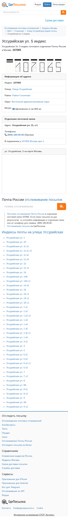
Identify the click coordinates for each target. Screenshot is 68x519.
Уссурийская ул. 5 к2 (17, 359)
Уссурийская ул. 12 (16, 263)
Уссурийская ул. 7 (15, 372)
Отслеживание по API (13, 491)
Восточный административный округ (30, 101)
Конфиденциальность (23, 508)
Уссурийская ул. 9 (15, 398)
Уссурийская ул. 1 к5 (17, 328)
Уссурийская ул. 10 (16, 242)
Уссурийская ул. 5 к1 (17, 354)
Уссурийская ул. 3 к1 (17, 341)
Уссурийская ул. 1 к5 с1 (18, 333)
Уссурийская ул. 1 (15, 237)
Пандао (6, 433)
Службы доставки (11, 468)
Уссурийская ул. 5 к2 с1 (18, 363)
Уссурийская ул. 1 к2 (17, 311)
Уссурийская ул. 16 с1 (17, 294)
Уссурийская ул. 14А (17, 276)
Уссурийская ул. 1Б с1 (17, 302)
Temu (4, 429)
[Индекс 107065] (34, 65)
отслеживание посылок (43, 200)
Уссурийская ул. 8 (15, 380)
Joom (4, 437)
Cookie (40, 508)
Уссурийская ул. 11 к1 (17, 246)
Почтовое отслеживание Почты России (25, 214)
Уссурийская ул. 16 (16, 289)
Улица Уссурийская (22, 89)
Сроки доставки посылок (14, 464)
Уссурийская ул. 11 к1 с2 (19, 250)
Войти (47, 4)
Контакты (6, 508)
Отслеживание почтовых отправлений (21, 421)
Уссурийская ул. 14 (16, 272)
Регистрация (59, 4)
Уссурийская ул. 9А (16, 402)
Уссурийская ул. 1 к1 (17, 307)
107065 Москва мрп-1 (33, 141)
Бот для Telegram (11, 487)
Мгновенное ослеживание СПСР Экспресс (34, 515)
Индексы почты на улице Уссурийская (32, 232)
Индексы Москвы (10, 460)
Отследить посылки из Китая (17, 445)
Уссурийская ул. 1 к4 (17, 324)
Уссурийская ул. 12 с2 (17, 268)
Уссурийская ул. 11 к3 (17, 259)
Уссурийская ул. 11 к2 (17, 255)
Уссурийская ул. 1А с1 (17, 298)
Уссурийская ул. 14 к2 (17, 285)
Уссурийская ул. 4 (15, 346)
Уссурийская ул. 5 (15, 350)
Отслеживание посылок (18, 226)
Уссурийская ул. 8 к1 (17, 389)
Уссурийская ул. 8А (16, 385)
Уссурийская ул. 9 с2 (17, 406)
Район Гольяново (21, 95)
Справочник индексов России (17, 456)
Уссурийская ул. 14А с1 (18, 281)
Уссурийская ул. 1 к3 (17, 320)
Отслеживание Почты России (17, 441)
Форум (38, 4)
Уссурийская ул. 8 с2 (17, 393)
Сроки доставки (54, 20)
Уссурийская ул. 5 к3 (17, 367)
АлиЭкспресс (8, 425)
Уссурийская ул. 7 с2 (17, 376)
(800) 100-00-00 (15, 135)
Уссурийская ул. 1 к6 (17, 337)
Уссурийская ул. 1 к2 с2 (18, 315)
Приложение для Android (15, 483)
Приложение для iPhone (14, 479)
